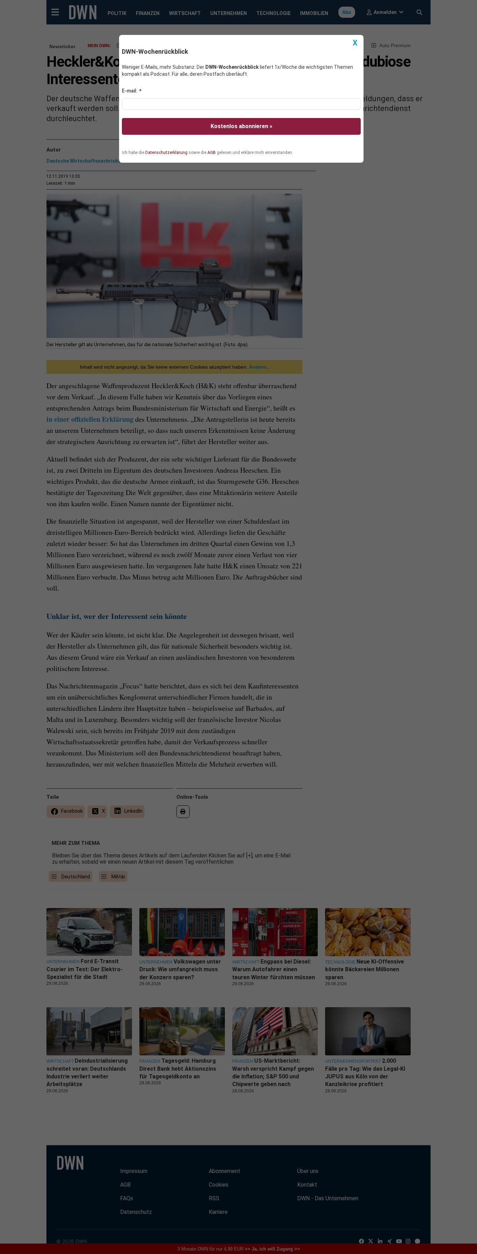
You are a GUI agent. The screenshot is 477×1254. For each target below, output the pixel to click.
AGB (211, 152)
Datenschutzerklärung (166, 152)
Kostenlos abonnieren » (241, 126)
